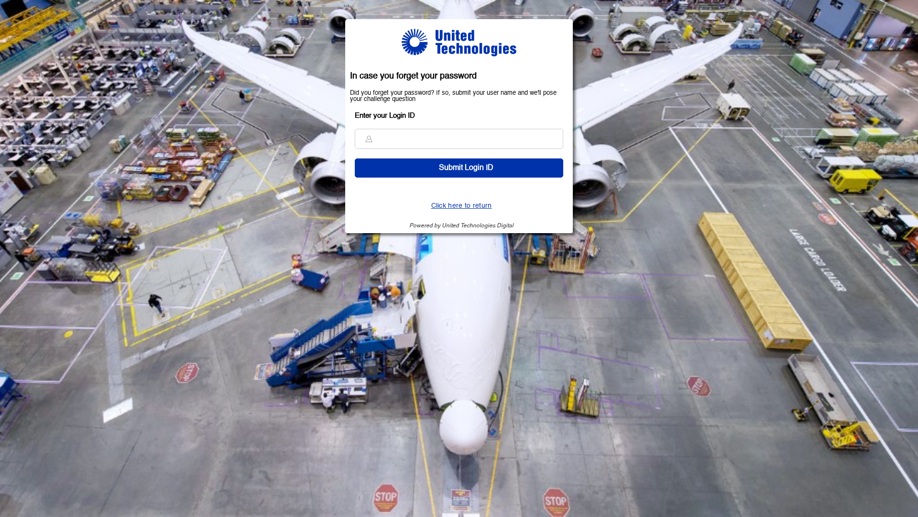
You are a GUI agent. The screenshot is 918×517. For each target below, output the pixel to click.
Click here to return (461, 205)
